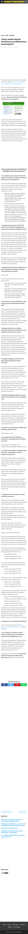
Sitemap (10, 927)
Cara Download (16, 927)
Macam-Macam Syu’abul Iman (9, 828)
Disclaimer (22, 924)
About (4, 924)
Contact (9, 924)
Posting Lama (23, 811)
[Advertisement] (14, 19)
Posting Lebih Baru (6, 811)
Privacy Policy (15, 924)
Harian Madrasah (18, 932)
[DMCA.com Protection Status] (4, 873)
